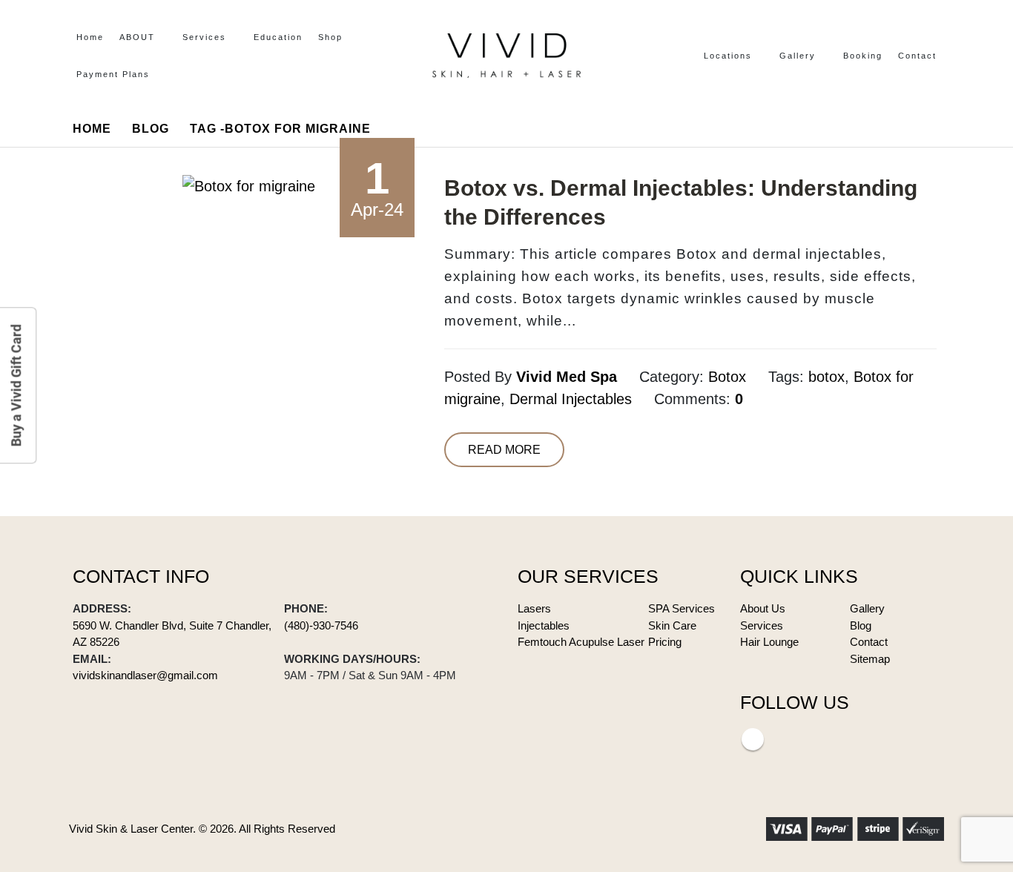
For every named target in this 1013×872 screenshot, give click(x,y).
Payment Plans (113, 74)
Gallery (797, 55)
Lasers (534, 608)
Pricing (665, 641)
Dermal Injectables (570, 399)
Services (204, 37)
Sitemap (870, 659)
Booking (862, 55)
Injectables (544, 625)
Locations (728, 55)
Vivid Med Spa (566, 377)
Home (90, 37)
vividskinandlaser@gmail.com (145, 675)
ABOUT (137, 37)
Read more (504, 449)
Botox (727, 377)
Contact (917, 55)
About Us (762, 608)
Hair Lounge (769, 641)
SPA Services (681, 608)
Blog (860, 625)
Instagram (753, 739)
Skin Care (672, 625)
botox (826, 377)
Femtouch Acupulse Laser (581, 641)
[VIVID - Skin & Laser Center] (506, 55)
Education (278, 37)
